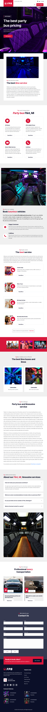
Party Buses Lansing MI (36, 464)
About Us (26, 683)
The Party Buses (27, 673)
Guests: (25, 626)
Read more (9, 600)
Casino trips (20, 267)
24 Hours (7, 125)
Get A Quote (40, 4)
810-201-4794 (19, 1)
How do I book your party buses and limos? (16, 482)
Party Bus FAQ (27, 679)
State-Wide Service (10, 147)
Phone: (5, 626)
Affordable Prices (30, 125)
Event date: (26, 632)
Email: (25, 620)
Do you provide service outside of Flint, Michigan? (18, 500)
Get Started (8, 36)
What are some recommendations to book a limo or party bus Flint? (23, 495)
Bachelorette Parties (22, 316)
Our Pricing (26, 677)
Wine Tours (20, 284)
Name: (5, 620)
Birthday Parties (21, 300)
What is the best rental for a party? (14, 506)
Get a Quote (37, 660)
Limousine (13, 387)
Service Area (26, 681)
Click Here (31, 330)
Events (25, 675)
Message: (5, 638)
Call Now (28, 147)
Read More (10, 135)
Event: (5, 632)
